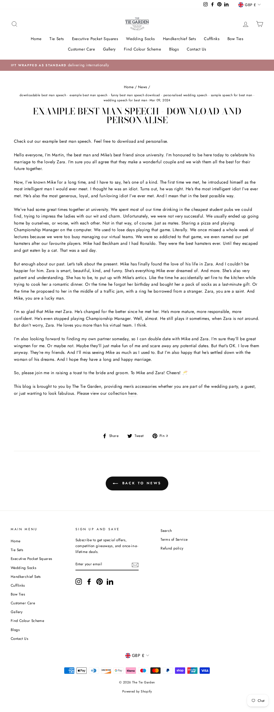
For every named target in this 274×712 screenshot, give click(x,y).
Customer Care (81, 49)
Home (36, 39)
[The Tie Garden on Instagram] (78, 581)
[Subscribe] (135, 564)
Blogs (174, 49)
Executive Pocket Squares (95, 39)
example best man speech (88, 95)
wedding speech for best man (125, 100)
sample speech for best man (231, 95)
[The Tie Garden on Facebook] (89, 581)
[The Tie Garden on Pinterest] (99, 581)
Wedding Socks (140, 39)
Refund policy (172, 548)
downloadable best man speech (43, 95)
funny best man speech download (135, 95)
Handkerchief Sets (179, 39)
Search (166, 530)
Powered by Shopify (137, 691)
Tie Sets (57, 39)
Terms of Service (174, 539)
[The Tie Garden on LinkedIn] (110, 581)
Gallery (109, 49)
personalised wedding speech (185, 95)
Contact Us (196, 49)
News (142, 87)
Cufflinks (211, 39)
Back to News (141, 483)
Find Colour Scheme (142, 49)
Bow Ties (235, 39)
